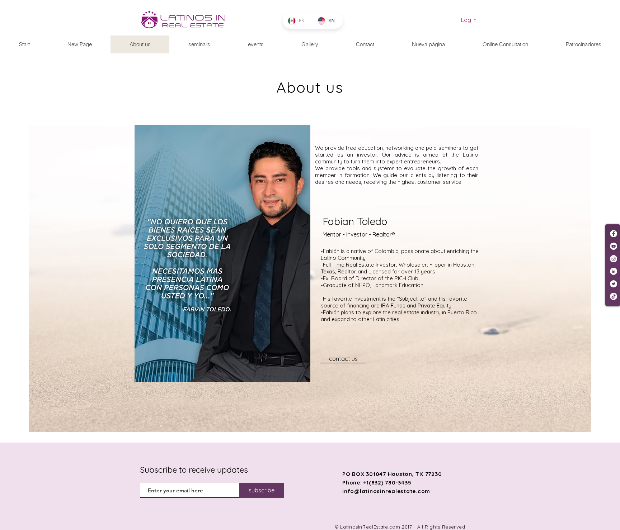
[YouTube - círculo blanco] (613, 246)
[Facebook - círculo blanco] (613, 233)
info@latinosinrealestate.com (386, 491)
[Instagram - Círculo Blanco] (613, 258)
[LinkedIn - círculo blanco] (613, 271)
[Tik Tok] (613, 296)
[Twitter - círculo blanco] (613, 283)
